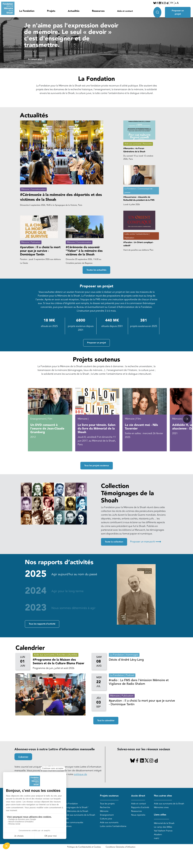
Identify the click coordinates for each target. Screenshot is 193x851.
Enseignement (107, 815)
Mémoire (104, 811)
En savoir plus (35, 59)
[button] (187, 419)
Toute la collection (114, 541)
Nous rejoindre (138, 815)
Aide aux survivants (109, 822)
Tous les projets (107, 803)
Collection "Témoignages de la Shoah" (70, 807)
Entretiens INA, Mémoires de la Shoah (70, 811)
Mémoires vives (161, 807)
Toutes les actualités (96, 270)
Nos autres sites (163, 796)
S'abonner (23, 757)
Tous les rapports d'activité (42, 624)
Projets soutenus (109, 796)
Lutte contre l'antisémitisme (113, 826)
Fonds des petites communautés (67, 822)
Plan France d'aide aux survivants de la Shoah (73, 815)
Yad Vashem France (163, 830)
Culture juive (106, 818)
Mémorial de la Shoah (164, 823)
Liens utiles (160, 815)
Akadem (158, 834)
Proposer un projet (178, 12)
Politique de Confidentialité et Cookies (84, 846)
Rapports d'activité (140, 807)
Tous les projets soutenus (96, 465)
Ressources (98, 11)
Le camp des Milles (163, 827)
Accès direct (138, 796)
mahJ (156, 838)
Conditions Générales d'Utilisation (120, 846)
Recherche (105, 807)
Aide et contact (125, 11)
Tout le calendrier (105, 720)
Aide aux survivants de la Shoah (169, 803)
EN (171, 2)
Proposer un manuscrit (145, 541)
